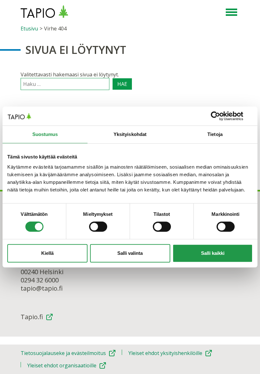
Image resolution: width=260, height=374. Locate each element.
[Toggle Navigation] (231, 13)
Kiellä (47, 253)
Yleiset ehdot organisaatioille (61, 365)
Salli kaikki (212, 253)
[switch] (98, 227)
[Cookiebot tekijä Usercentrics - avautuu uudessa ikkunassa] (225, 116)
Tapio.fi (32, 317)
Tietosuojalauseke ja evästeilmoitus (63, 353)
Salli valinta (130, 253)
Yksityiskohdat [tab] (130, 134)
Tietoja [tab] (215, 134)
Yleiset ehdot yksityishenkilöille (165, 353)
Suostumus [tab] (45, 134)
